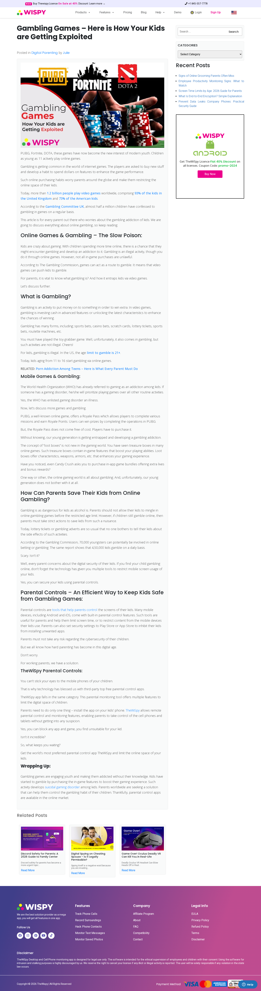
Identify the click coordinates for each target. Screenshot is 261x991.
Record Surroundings (88, 920)
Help (158, 12)
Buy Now (210, 174)
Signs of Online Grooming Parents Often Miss (206, 75)
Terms (195, 933)
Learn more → (97, 3)
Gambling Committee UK (64, 206)
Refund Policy (200, 926)
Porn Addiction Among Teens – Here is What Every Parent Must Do (87, 369)
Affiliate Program (143, 913)
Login (198, 12)
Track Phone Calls (86, 913)
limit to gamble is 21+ (103, 353)
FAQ (135, 926)
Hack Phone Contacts (88, 926)
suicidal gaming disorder (62, 787)
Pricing (127, 12)
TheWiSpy (133, 710)
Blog (143, 12)
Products (81, 12)
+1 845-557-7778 (198, 3)
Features (104, 12)
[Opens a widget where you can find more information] (247, 984)
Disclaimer (198, 939)
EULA (194, 913)
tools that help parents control (74, 610)
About (136, 920)
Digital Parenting (44, 52)
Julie (66, 52)
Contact (138, 939)
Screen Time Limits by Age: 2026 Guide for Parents (210, 91)
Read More (28, 870)
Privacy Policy (200, 920)
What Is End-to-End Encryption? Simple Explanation (210, 96)
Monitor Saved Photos (89, 939)
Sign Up (216, 12)
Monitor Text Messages (90, 933)
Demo (177, 12)
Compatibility (141, 933)
